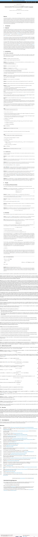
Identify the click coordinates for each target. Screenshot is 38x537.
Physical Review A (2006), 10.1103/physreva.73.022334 (17, 454)
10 (19, 34)
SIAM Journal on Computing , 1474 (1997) (12, 445)
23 (14, 219)
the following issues (13, 486)
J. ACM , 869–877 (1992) (9, 465)
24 (14, 441)
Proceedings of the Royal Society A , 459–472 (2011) (20, 438)
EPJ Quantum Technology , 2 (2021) (17, 433)
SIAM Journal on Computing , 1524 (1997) (21, 434)
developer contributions (13, 490)
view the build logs (22, 478)
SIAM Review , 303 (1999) (9, 446)
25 (15, 441)
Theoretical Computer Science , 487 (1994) (13, 460)
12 (6, 35)
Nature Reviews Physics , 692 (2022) (10, 471)
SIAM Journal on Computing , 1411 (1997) (16, 427)
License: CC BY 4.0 (19, 4)
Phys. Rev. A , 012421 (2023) (18, 472)
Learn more (23, 0)
